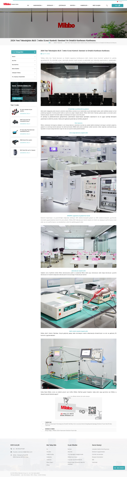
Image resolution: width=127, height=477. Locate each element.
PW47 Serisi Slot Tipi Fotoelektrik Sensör (25, 120)
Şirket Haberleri (58, 42)
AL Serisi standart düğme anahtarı (26, 110)
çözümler (62, 5)
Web (116, 5)
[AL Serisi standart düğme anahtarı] (15, 111)
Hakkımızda (37, 5)
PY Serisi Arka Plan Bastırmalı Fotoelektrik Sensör (27, 130)
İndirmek (94, 462)
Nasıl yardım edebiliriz (21, 86)
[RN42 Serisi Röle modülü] (15, 142)
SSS (93, 459)
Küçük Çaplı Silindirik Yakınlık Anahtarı (76, 463)
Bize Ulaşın (96, 5)
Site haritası (27, 475)
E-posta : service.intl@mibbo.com (22, 452)
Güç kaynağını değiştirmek (18, 77)
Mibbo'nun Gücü (72, 457)
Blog (48, 465)
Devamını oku (24, 113)
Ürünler (50, 5)
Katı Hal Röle (15, 64)
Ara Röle (14, 60)
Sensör (13, 56)
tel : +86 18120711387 (19, 448)
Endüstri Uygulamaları (98, 451)
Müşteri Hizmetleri (97, 457)
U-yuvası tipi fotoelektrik (75, 459)
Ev (28, 5)
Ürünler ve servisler (97, 454)
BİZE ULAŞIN (17, 98)
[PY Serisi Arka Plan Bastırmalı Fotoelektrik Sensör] (15, 132)
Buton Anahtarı (15, 68)
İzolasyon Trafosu (16, 73)
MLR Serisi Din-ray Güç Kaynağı (27, 150)
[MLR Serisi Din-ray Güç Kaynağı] (15, 152)
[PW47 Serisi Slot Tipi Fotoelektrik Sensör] (15, 122)
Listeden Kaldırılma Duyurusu (100, 449)
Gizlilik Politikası (42, 475)
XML (32, 475)
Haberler (83, 5)
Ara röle (70, 451)
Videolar (49, 459)
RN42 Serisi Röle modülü (26, 140)
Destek (72, 5)
